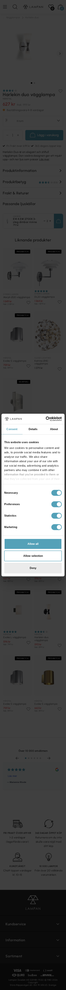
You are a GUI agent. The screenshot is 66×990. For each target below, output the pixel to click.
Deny (33, 568)
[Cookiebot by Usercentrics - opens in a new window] (46, 418)
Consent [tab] (11, 429)
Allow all (32, 543)
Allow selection (33, 555)
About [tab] (54, 429)
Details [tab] (33, 429)
